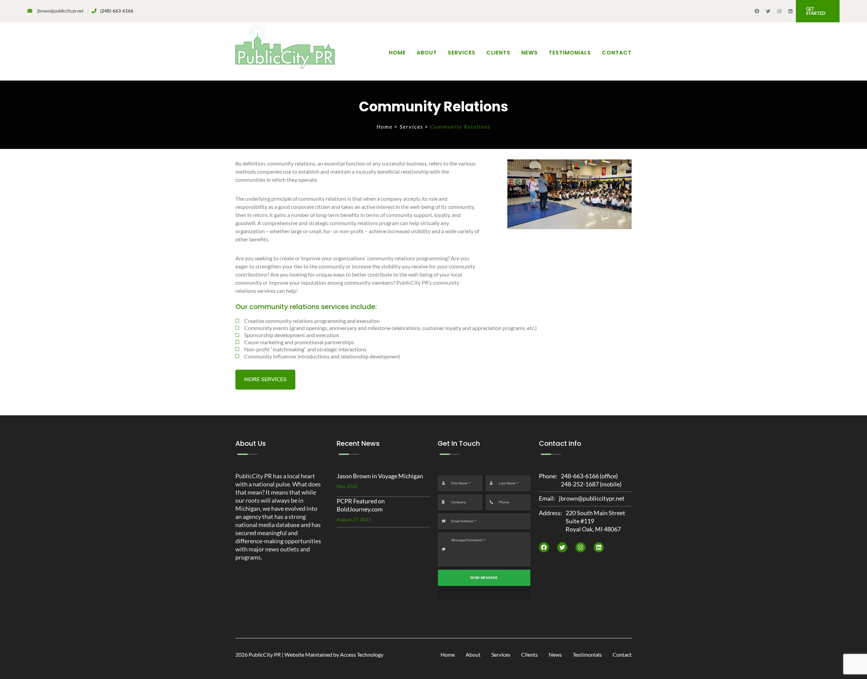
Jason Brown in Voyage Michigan (380, 476)
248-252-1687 (580, 484)
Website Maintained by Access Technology (333, 654)
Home (397, 53)
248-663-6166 (580, 476)
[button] (818, 11)
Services (412, 126)
